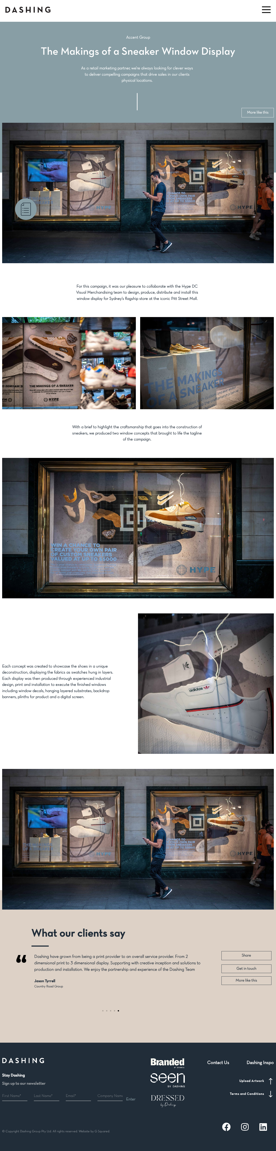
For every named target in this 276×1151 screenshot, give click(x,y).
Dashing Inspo (260, 1063)
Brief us (26, 225)
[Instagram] (244, 1126)
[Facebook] (226, 1126)
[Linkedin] (263, 1126)
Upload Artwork (251, 1081)
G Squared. (102, 1131)
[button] (266, 9)
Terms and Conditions (247, 1093)
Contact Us (218, 1063)
